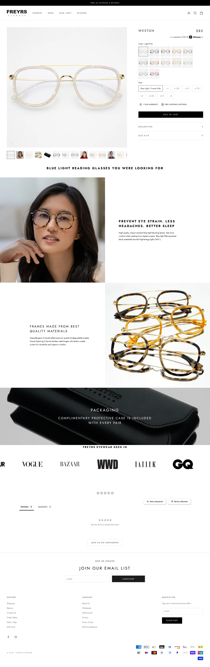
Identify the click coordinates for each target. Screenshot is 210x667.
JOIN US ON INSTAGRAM (105, 542)
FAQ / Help (12, 622)
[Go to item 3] (29, 155)
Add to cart (170, 114)
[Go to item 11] (102, 155)
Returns (10, 608)
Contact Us (11, 612)
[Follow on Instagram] (15, 637)
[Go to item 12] (111, 155)
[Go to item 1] (11, 155)
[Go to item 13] (121, 155)
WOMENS (37, 13)
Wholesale (86, 608)
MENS (51, 13)
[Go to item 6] (57, 155)
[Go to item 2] (20, 155)
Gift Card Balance (89, 627)
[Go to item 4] (38, 155)
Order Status (12, 617)
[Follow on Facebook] (8, 637)
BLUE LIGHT (66, 13)
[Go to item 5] (47, 155)
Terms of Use (87, 622)
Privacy (85, 617)
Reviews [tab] (24, 506)
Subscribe (128, 579)
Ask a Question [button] (156, 501)
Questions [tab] (42, 506)
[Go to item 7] (66, 155)
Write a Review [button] (181, 501)
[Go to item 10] (93, 155)
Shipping (11, 603)
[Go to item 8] (75, 155)
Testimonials (87, 612)
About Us (86, 603)
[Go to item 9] (84, 155)
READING (82, 13)
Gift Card (11, 627)
